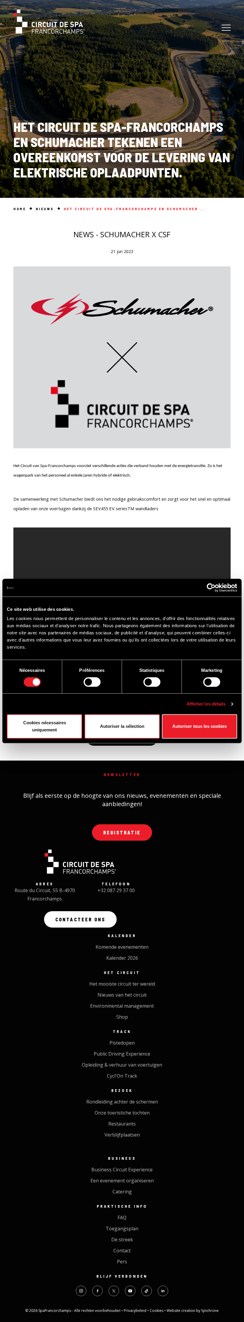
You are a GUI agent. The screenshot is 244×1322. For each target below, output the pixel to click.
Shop (122, 1017)
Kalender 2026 (122, 958)
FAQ (122, 1217)
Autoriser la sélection (122, 726)
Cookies (157, 1310)
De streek (122, 1239)
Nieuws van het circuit (122, 995)
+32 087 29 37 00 (116, 890)
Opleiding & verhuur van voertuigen (122, 1065)
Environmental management (122, 1006)
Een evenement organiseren (122, 1180)
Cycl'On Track (122, 1076)
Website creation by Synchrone (193, 1310)
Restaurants (122, 1123)
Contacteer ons (80, 919)
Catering (122, 1191)
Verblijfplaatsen (122, 1134)
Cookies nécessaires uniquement (44, 726)
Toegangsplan (122, 1228)
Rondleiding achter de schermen (122, 1101)
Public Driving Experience (122, 1054)
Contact (122, 1250)
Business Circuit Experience (122, 1169)
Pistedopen (122, 1043)
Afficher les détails (206, 703)
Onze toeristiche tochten (122, 1112)
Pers (122, 1261)
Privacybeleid (135, 1310)
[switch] (92, 682)
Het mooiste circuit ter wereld (122, 984)
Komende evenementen (122, 947)
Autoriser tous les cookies (199, 726)
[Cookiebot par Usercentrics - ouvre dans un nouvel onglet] (211, 587)
